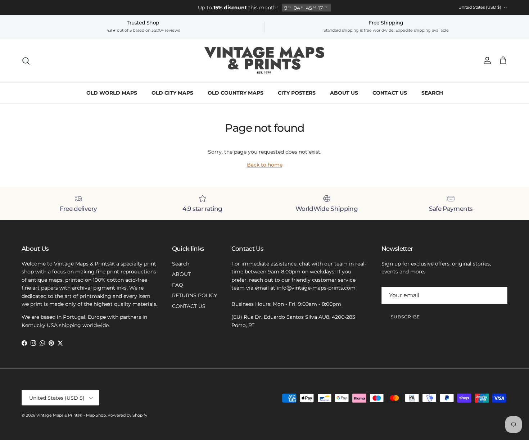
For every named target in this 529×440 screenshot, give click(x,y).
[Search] (26, 60)
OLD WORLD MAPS (111, 93)
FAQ (177, 285)
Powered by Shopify (127, 415)
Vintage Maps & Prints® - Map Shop (71, 415)
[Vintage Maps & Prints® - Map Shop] (264, 60)
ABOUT (181, 274)
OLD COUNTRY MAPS (235, 93)
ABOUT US (344, 93)
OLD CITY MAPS (172, 93)
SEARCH (432, 93)
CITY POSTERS (297, 93)
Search (180, 263)
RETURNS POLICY (194, 295)
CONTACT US (389, 93)
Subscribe (405, 316)
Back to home (264, 165)
